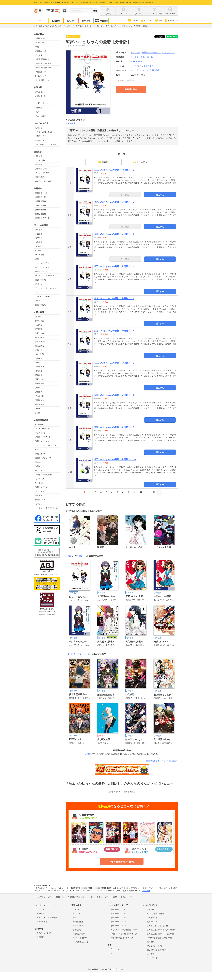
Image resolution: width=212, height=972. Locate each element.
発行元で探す (40, 177)
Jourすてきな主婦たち (44, 475)
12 (147, 492)
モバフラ (38, 504)
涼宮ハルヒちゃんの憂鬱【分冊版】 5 (114, 298)
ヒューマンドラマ (42, 263)
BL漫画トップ (40, 76)
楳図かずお (39, 337)
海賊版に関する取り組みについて (47, 575)
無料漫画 (104, 20)
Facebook (115, 949)
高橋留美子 (39, 392)
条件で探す (39, 156)
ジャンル (135, 21)
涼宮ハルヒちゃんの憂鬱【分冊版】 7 (114, 363)
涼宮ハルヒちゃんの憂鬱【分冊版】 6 (114, 330)
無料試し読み (131, 89)
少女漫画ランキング (119, 918)
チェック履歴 (40, 116)
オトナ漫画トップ (42, 80)
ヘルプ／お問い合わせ (44, 132)
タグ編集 (71, 123)
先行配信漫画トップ (43, 59)
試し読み (125, 195)
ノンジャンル (148, 66)
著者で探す (39, 164)
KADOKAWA (136, 61)
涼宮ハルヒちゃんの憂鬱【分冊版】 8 (114, 395)
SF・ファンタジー (42, 297)
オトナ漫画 (39, 255)
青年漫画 (38, 238)
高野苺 (38, 388)
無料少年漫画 (40, 214)
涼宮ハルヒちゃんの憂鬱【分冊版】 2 (114, 202)
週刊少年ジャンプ (42, 441)
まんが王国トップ (43, 897)
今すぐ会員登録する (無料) (122, 861)
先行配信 (56, 20)
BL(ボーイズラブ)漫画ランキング (124, 934)
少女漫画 (38, 234)
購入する (160, 195)
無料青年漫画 (40, 210)
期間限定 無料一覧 (42, 218)
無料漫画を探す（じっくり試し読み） (162, 761)
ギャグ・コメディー (43, 267)
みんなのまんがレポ (43, 181)
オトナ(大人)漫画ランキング (122, 938)
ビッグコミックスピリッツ (45, 445)
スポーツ (38, 284)
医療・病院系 (40, 305)
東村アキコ (39, 400)
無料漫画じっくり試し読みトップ (70, 897)
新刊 (160, 21)
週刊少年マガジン (42, 454)
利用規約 (150, 942)
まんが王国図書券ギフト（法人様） (161, 934)
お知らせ (38, 128)
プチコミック (40, 433)
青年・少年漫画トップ (44, 68)
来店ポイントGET (42, 92)
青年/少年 (86, 20)
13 (154, 492)
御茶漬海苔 (39, 346)
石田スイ (38, 325)
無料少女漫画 (40, 205)
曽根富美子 (39, 383)
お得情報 (40, 937)
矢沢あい (38, 413)
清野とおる (39, 379)
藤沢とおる (39, 404)
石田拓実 (38, 329)
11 (141, 492)
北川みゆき (39, 358)
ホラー (38, 292)
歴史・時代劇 (40, 280)
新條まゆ (38, 375)
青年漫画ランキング (119, 922)
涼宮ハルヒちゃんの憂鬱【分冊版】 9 (114, 427)
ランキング (148, 21)
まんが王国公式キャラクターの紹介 (161, 930)
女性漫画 (38, 230)
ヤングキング (40, 491)
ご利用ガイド (40, 136)
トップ (41, 20)
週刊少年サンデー (42, 487)
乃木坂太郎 (39, 396)
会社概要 (150, 954)
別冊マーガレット (42, 466)
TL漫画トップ (40, 72)
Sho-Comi (39, 483)
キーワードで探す (42, 173)
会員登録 (38, 108)
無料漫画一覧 (40, 197)
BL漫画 (38, 251)
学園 (152, 70)
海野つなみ (39, 333)
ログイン (38, 112)
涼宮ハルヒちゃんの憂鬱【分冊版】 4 (114, 266)
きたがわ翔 (39, 354)
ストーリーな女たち (43, 429)
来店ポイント (173, 21)
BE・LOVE (39, 424)
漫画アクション (41, 500)
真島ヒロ (38, 409)
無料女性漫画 (40, 201)
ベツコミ (38, 470)
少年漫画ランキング (119, 926)
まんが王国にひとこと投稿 (45, 144)
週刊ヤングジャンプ (43, 458)
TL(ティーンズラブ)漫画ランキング (124, 930)
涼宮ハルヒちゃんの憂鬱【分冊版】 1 (114, 170)
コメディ (144, 70)
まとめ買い (142, 162)
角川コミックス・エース (79, 654)
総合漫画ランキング (119, 910)
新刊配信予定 (40, 51)
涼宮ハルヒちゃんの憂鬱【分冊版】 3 (114, 234)
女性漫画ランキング (119, 914)
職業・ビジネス (41, 271)
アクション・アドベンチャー (46, 288)
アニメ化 (135, 70)
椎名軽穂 (38, 371)
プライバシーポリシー (155, 946)
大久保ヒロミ (40, 342)
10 (134, 492)
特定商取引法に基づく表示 (157, 950)
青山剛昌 (38, 317)
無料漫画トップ (41, 38)
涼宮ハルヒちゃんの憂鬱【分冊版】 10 (115, 459)
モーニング (39, 479)
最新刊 (105, 162)
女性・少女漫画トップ (44, 63)
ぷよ (135, 52)
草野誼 (38, 363)
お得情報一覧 (40, 96)
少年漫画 (38, 242)
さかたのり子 (40, 367)
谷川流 (151, 52)
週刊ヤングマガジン (43, 437)
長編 (157, 70)
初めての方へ (40, 140)
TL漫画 (38, 246)
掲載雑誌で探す (41, 169)
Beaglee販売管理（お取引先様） (160, 938)
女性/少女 (71, 20)
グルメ (38, 301)
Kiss (37, 450)
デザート (38, 496)
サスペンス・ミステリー (44, 276)
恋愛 (37, 259)
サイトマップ (152, 958)
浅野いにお (39, 321)
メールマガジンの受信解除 (47, 918)
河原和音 (38, 350)
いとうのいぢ (168, 52)
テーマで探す (40, 160)
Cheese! (38, 462)
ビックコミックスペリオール (46, 508)
